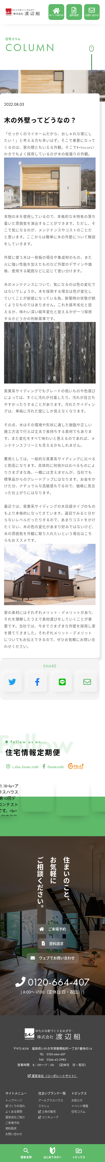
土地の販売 (48, 1111)
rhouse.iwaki (55, 766)
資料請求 (11, 1128)
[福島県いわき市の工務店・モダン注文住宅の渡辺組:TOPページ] (22, 12)
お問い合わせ (13, 1134)
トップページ (13, 1100)
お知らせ (77, 1100)
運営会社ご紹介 (15, 1117)
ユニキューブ (49, 1117)
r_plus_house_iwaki (25, 766)
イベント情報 (79, 1106)
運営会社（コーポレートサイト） (54, 1076)
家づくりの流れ (15, 1106)
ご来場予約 (12, 1123)
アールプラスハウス (50, 1100)
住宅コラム (78, 1111)
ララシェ (43, 1106)
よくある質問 (13, 1111)
